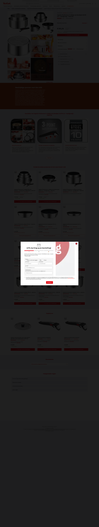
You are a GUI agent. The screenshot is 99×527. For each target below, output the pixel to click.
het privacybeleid (71, 278)
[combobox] (31, 263)
